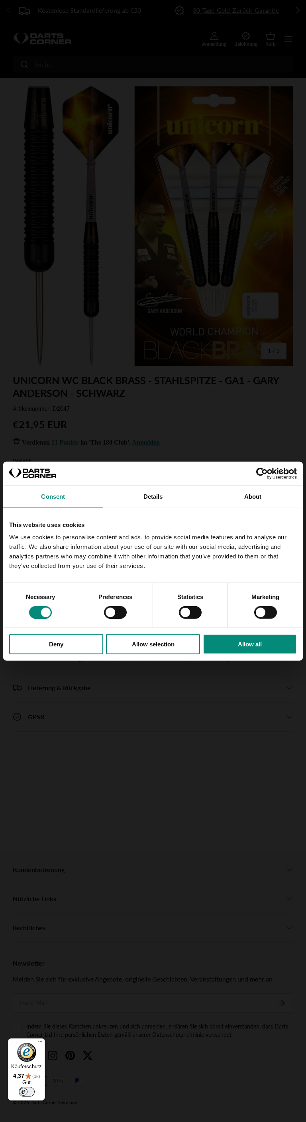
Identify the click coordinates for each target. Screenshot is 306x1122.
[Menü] (40, 1043)
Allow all (250, 644)
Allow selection (153, 644)
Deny (56, 644)
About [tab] (253, 496)
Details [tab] (153, 496)
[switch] (115, 612)
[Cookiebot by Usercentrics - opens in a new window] (262, 473)
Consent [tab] (53, 496)
